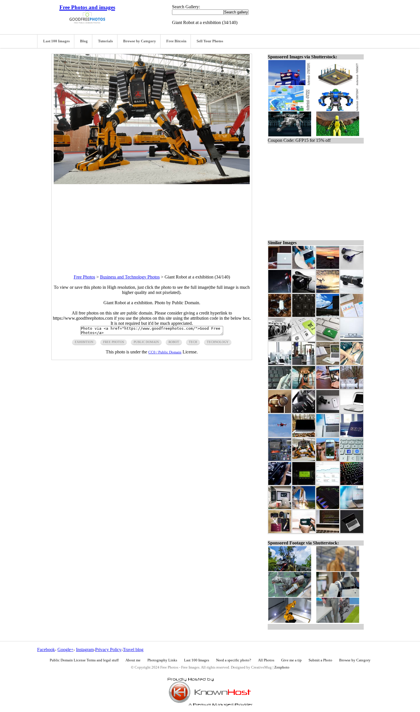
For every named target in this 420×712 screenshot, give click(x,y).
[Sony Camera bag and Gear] (279, 459)
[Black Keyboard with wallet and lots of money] (279, 387)
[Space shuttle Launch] (303, 507)
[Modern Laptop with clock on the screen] (351, 435)
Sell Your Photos (210, 41)
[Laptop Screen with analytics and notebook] (327, 435)
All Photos (266, 660)
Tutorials (105, 41)
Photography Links (162, 660)
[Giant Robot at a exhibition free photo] (152, 182)
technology (218, 342)
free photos (113, 342)
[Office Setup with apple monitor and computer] (279, 363)
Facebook (46, 649)
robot (174, 342)
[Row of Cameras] (279, 339)
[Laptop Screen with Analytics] (351, 507)
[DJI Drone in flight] (279, 315)
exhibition (84, 342)
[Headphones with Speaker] (279, 411)
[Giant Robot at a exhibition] (303, 459)
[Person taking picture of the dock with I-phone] (303, 387)
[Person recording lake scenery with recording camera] (303, 531)
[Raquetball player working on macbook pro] (351, 363)
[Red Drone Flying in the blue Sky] (279, 435)
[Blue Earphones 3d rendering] (351, 267)
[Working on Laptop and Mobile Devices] (327, 387)
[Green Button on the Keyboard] (327, 339)
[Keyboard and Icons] (351, 459)
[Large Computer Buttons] (303, 339)
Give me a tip (291, 660)
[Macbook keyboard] (351, 483)
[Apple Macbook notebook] (279, 267)
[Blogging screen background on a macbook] (327, 363)
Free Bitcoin (176, 41)
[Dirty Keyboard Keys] (303, 315)
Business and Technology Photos (130, 277)
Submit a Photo (320, 660)
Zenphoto (281, 667)
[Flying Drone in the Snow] (351, 387)
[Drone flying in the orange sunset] (327, 291)
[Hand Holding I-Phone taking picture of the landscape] (327, 459)
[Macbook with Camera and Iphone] (327, 411)
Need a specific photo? (233, 660)
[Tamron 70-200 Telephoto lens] (351, 291)
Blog (84, 41)
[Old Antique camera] (279, 483)
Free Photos (84, 277)
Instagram (85, 649)
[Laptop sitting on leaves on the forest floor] (303, 435)
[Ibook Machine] (351, 411)
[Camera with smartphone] (303, 291)
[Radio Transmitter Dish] (279, 291)
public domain (146, 342)
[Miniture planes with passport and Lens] (279, 531)
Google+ (65, 649)
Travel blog (133, 649)
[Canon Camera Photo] (303, 411)
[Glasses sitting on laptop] (351, 339)
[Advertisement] (152, 224)
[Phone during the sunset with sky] (327, 267)
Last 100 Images (56, 41)
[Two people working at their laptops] (303, 267)
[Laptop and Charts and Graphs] (351, 315)
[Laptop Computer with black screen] (351, 531)
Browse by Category (139, 41)
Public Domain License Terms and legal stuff (84, 660)
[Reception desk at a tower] (303, 363)
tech (193, 342)
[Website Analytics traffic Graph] (327, 483)
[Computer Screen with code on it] (327, 531)
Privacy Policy (108, 649)
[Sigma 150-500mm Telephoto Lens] (327, 315)
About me (133, 660)
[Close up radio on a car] (303, 483)
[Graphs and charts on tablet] (327, 507)
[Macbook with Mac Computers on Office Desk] (279, 507)
